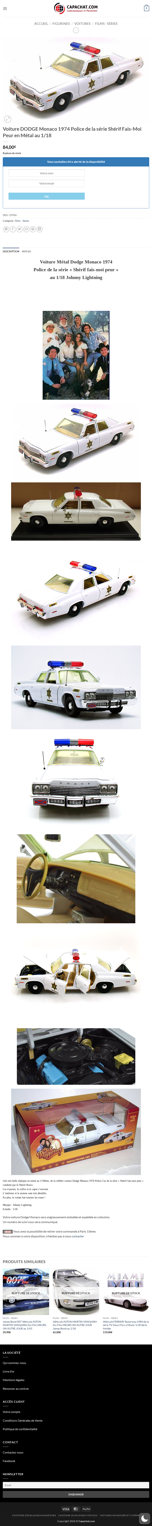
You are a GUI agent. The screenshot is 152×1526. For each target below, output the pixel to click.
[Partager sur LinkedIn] (40, 229)
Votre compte (11, 1411)
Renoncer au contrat (16, 1388)
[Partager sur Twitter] (19, 229)
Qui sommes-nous (14, 1363)
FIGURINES (61, 24)
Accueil (41, 24)
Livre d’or (8, 1371)
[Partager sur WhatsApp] (6, 229)
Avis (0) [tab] (26, 251)
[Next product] (76, 30)
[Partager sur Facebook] (13, 229)
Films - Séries (106, 24)
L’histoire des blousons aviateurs (34, 1515)
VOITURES (82, 24)
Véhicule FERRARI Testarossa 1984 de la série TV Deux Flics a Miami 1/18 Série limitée (126, 1325)
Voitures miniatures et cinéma (120, 1515)
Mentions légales (13, 1380)
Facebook (9, 1461)
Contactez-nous (13, 1452)
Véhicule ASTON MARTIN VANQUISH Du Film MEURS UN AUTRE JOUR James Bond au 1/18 (75, 1325)
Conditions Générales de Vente (22, 1420)
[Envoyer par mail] (26, 229)
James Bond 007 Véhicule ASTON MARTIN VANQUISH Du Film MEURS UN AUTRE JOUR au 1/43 (24, 1325)
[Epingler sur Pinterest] (33, 229)
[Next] (149, 1306)
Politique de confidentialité (20, 1429)
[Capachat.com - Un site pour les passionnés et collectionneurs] (76, 8)
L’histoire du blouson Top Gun (78, 1515)
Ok (46, 196)
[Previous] (3, 1306)
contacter (78, 1236)
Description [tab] (11, 251)
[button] (5, 8)
